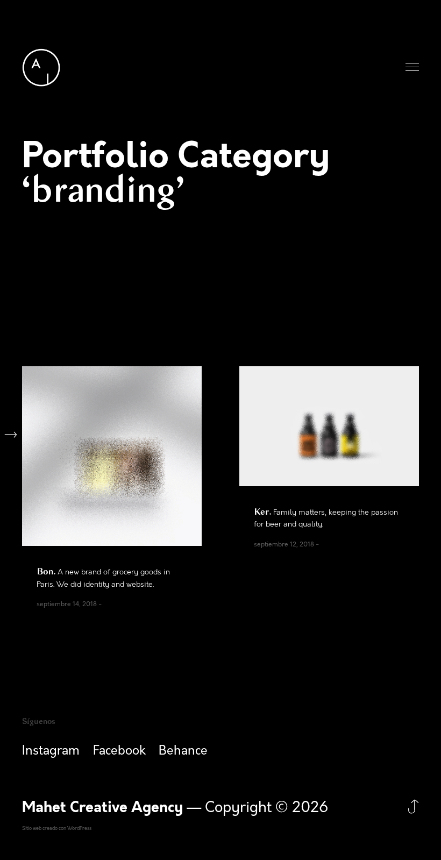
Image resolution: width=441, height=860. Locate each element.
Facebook (119, 751)
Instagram (51, 751)
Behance (183, 751)
